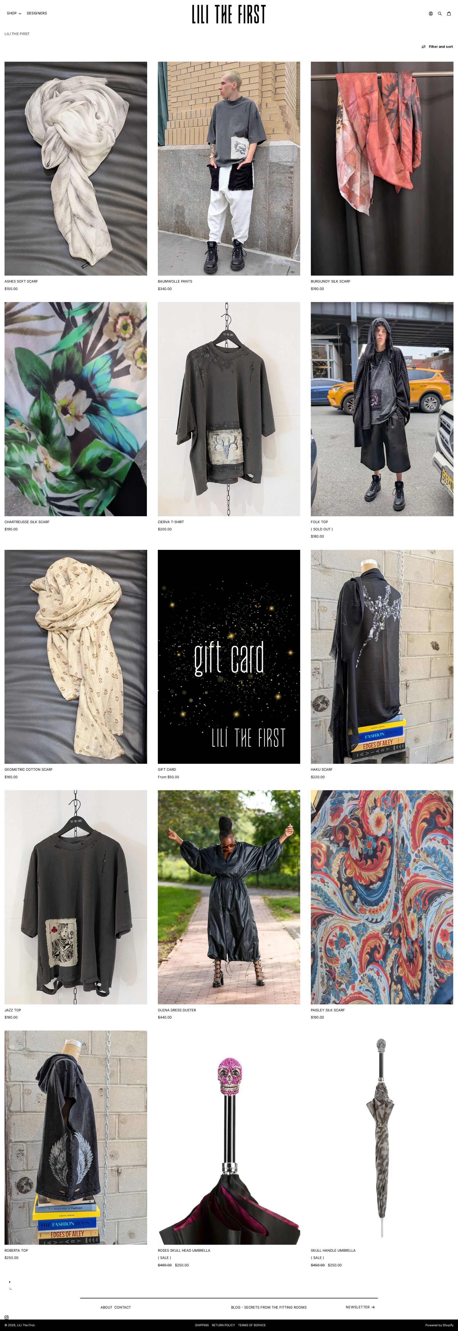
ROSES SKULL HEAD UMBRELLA (184, 1250)
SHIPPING (202, 1325)
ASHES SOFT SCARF (21, 281)
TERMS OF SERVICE (252, 1325)
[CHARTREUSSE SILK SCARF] (76, 409)
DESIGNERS (37, 13)
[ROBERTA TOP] (76, 1138)
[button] (437, 46)
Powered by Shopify (439, 1325)
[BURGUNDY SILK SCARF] (382, 169)
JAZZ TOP (13, 1010)
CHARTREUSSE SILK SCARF (27, 522)
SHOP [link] (12, 13)
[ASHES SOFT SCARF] (76, 169)
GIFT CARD (167, 770)
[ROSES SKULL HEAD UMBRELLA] (229, 1138)
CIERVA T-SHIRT (171, 522)
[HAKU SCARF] (382, 657)
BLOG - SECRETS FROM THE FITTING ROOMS (269, 1307)
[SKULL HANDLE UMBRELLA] (382, 1138)
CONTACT (122, 1307)
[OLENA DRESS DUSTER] (229, 897)
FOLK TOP (319, 522)
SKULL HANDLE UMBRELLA (333, 1250)
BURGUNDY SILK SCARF (331, 281)
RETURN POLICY (223, 1325)
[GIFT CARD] (229, 657)
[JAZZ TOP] (76, 897)
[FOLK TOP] (382, 409)
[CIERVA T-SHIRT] (229, 409)
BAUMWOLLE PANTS (175, 281)
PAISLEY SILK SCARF (328, 1010)
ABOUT (106, 1307)
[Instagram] (7, 1318)
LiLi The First (26, 1325)
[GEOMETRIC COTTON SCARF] (76, 657)
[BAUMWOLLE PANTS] (229, 169)
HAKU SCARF (322, 770)
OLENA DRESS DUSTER (177, 1010)
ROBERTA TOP (16, 1250)
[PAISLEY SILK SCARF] (382, 897)
